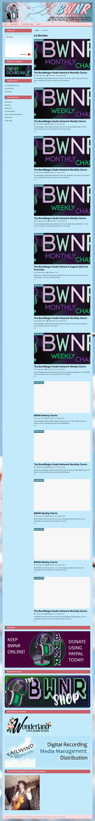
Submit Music (14, 24)
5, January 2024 (40, 614)
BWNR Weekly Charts (45, 415)
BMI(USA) (7, 105)
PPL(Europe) (8, 117)
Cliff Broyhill (51, 75)
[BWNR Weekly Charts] (62, 397)
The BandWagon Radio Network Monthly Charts (60, 72)
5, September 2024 (41, 272)
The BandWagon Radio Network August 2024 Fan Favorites (61, 268)
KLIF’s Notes (8, 92)
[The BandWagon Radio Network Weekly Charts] (62, 103)
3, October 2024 (40, 172)
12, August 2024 (40, 369)
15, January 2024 (40, 565)
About (38, 24)
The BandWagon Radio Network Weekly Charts (60, 121)
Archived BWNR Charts (12, 85)
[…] (35, 82)
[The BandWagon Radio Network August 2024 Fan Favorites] (62, 248)
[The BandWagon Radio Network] (47, 21)
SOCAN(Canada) (10, 111)
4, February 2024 (40, 467)
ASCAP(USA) (8, 102)
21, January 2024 (40, 516)
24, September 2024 (41, 221)
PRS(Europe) (8, 120)
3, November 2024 (41, 75)
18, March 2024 (40, 418)
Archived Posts (9, 88)
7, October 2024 (40, 124)
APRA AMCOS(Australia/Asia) (13, 114)
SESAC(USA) (8, 108)
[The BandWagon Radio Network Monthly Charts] (62, 54)
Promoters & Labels (27, 24)
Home (5, 24)
